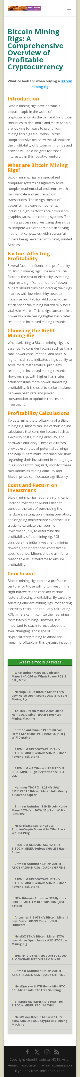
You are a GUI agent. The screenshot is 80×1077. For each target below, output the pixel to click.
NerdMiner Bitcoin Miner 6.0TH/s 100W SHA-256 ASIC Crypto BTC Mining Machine (39, 1020)
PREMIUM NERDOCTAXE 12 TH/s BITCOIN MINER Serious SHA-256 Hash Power (39, 848)
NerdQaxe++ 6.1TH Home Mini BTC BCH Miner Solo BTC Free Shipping (38, 988)
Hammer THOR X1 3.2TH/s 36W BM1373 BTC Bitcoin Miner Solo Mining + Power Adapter (39, 791)
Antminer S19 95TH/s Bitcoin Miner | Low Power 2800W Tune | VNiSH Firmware (40, 921)
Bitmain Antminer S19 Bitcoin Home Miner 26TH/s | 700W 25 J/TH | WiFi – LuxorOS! (39, 810)
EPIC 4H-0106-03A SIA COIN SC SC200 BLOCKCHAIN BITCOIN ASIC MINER (39, 957)
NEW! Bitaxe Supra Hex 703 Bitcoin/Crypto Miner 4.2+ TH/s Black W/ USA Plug (39, 829)
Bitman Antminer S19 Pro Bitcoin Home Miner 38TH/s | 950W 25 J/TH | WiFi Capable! (38, 733)
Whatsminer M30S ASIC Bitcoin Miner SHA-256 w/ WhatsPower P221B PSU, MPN (39, 676)
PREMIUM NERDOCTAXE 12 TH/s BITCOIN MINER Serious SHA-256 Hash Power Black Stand (39, 883)
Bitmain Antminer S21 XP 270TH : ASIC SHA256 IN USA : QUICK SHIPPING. (39, 865)
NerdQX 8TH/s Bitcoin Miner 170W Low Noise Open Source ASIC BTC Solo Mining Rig (39, 695)
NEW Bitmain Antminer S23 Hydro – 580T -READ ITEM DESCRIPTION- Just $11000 (39, 902)
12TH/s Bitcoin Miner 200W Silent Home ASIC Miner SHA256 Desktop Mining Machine (37, 714)
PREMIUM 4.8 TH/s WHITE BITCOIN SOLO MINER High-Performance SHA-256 (39, 772)
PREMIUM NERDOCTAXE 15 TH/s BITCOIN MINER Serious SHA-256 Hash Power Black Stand (39, 753)
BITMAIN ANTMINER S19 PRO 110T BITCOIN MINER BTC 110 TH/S (38, 1003)
